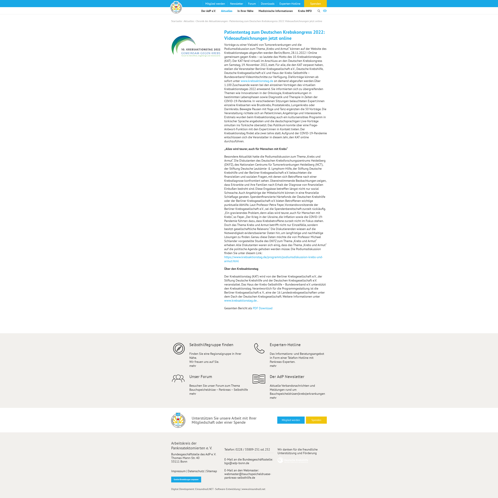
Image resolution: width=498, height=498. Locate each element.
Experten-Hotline (289, 3)
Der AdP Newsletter (287, 376)
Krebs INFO (305, 11)
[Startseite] (176, 7)
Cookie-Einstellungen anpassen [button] (186, 479)
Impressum (178, 471)
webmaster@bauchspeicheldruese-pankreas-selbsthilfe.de (247, 476)
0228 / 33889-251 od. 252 (253, 449)
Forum (252, 3)
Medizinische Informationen (276, 11)
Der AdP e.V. (208, 11)
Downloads (267, 3)
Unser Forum (200, 376)
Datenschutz (196, 471)
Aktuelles (226, 11)
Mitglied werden (215, 3)
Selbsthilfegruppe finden (211, 344)
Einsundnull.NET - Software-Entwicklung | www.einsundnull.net (230, 489)
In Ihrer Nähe (245, 11)
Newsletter (236, 3)
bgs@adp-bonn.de (236, 463)
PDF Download (262, 308)
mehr (192, 366)
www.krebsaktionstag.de (257, 81)
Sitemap (211, 471)
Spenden (315, 3)
